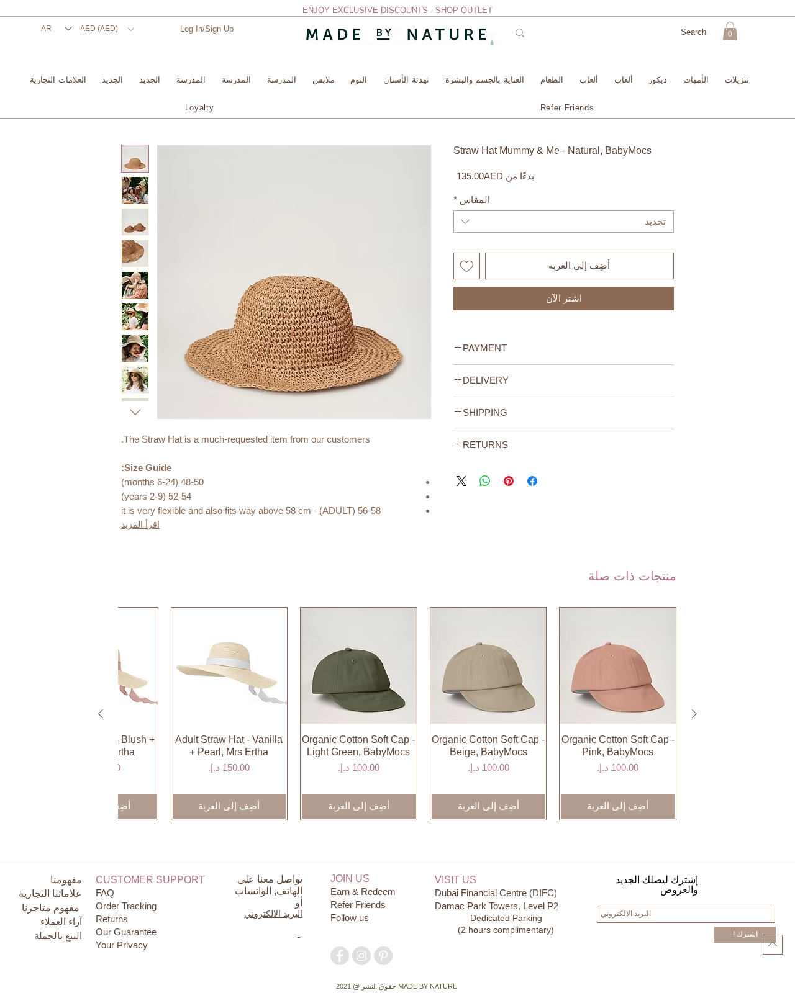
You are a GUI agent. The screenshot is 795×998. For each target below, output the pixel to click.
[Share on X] (461, 481)
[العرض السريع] (618, 666)
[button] (107, 28)
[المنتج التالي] (100, 713)
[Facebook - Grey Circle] (339, 955)
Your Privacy (122, 945)
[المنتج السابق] (694, 713)
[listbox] (107, 28)
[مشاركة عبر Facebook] (532, 481)
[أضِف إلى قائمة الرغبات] (466, 266)
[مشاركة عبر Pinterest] (508, 481)
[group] (397, 713)
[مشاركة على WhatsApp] (485, 481)
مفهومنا (66, 879)
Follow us (349, 917)
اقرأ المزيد (140, 524)
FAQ (105, 893)
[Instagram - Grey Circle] (361, 955)
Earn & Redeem (363, 891)
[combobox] (563, 221)
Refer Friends (358, 904)
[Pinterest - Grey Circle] (383, 955)
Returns (112, 919)
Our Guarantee (126, 932)
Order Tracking (126, 906)
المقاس (471, 199)
